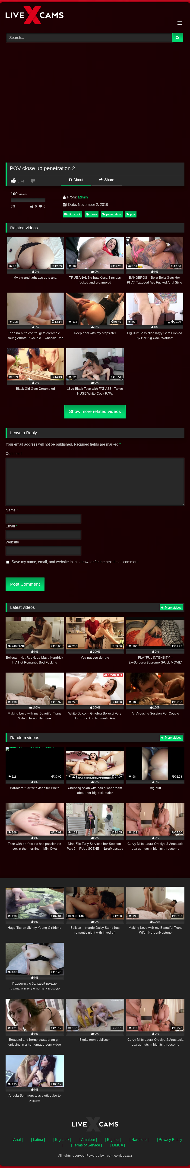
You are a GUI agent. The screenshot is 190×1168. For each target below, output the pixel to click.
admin (83, 197)
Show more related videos (95, 411)
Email (11, 526)
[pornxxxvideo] (95, 16)
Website (12, 542)
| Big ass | (113, 1140)
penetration (113, 214)
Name (12, 510)
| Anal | (17, 1140)
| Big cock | (62, 1140)
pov (132, 214)
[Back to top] (176, 1154)
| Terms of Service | (86, 1145)
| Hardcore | (139, 1140)
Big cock (75, 214)
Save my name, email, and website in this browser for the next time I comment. (75, 562)
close (93, 214)
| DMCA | (117, 1145)
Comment (14, 454)
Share (108, 180)
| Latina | (38, 1140)
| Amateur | (88, 1140)
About (78, 180)
